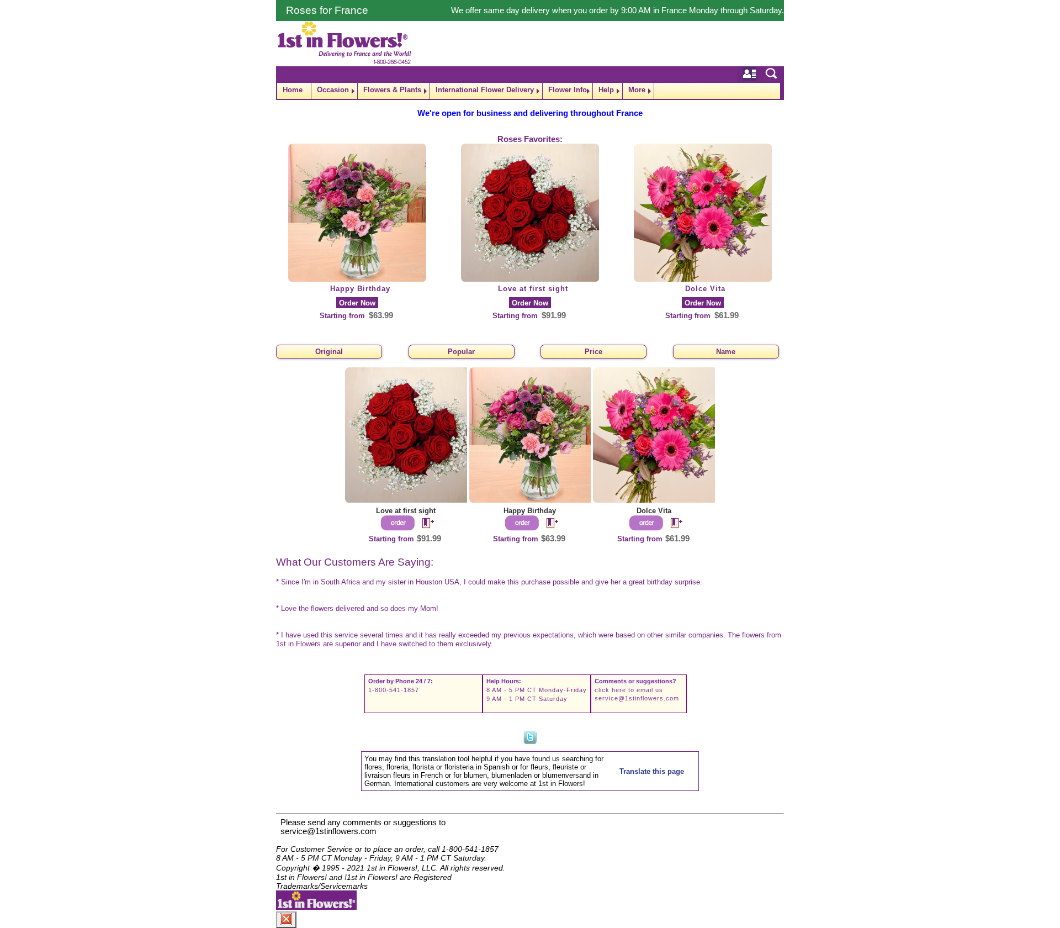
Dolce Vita (705, 288)
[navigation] (530, 91)
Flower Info (567, 90)
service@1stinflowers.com (637, 698)
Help (606, 90)
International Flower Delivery (485, 90)
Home (293, 90)
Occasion (333, 90)
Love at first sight (533, 288)
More (636, 90)
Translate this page (651, 771)
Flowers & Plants (392, 90)
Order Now (357, 303)
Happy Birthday (360, 288)
